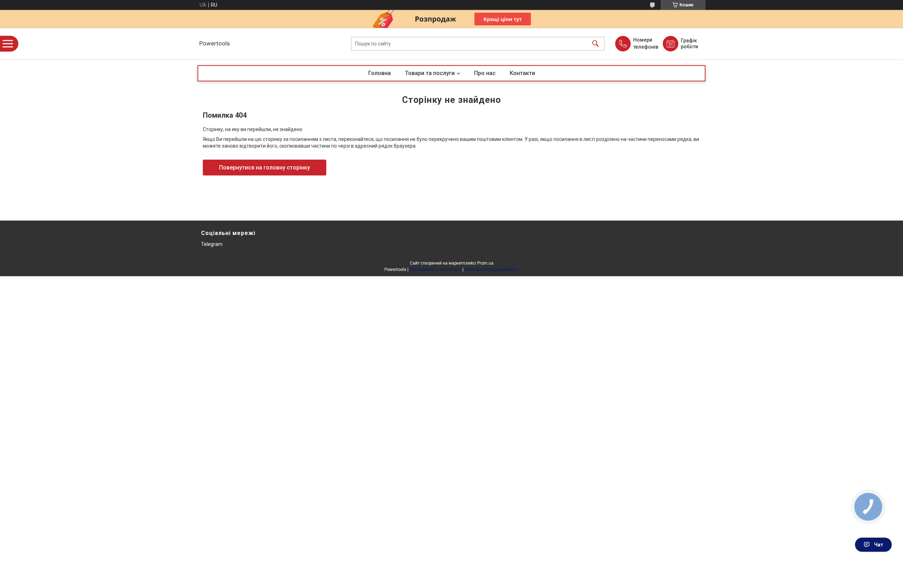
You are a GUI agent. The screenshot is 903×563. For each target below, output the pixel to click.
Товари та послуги (430, 73)
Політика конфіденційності (492, 269)
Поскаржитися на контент (435, 269)
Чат (878, 544)
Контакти (522, 73)
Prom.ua (485, 263)
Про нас (485, 73)
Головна (379, 73)
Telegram (212, 244)
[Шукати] (595, 43)
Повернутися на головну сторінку (264, 167)
